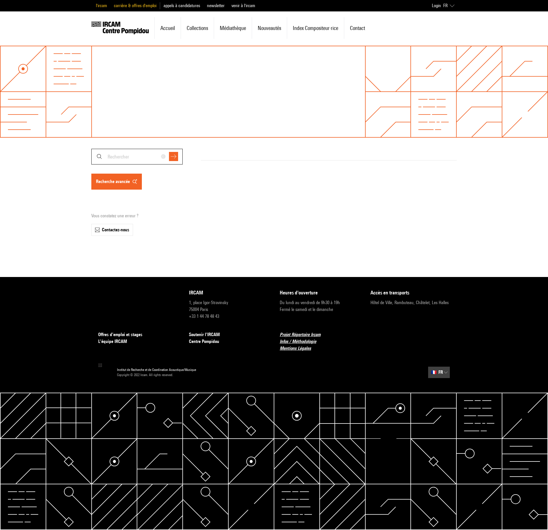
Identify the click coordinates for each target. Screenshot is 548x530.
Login (436, 5)
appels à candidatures (182, 5)
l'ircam (101, 5)
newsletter (216, 5)
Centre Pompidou (204, 341)
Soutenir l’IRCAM (204, 334)
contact (357, 28)
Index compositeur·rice (315, 28)
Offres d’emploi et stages (120, 334)
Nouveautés (269, 28)
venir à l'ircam (243, 5)
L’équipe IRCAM (112, 341)
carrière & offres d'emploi (135, 5)
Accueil (167, 28)
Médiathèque (233, 28)
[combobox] (137, 156)
